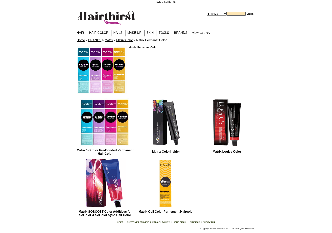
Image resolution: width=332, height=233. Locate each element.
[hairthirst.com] (106, 24)
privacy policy (161, 222)
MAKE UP (134, 32)
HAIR (80, 32)
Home (81, 40)
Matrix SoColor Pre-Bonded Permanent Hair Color (105, 152)
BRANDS (180, 32)
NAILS (117, 32)
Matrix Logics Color (227, 151)
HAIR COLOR (98, 32)
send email (179, 222)
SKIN (150, 32)
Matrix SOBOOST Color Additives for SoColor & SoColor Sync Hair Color (105, 213)
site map (195, 222)
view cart (198, 32)
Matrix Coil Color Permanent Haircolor (166, 211)
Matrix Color (124, 40)
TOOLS (164, 32)
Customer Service (138, 222)
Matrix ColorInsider (166, 151)
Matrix (109, 40)
